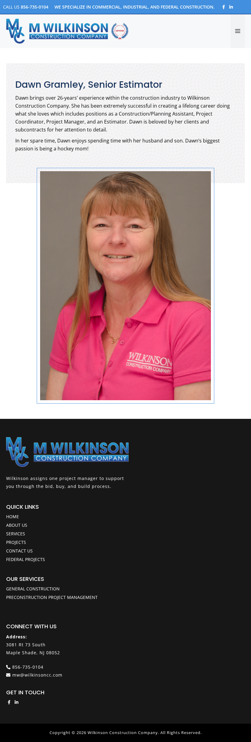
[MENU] (237, 31)
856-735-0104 (34, 7)
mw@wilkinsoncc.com (37, 675)
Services (15, 534)
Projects (16, 542)
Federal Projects (25, 559)
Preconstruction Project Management (52, 597)
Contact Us (19, 551)
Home (12, 516)
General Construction (33, 589)
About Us (16, 525)
